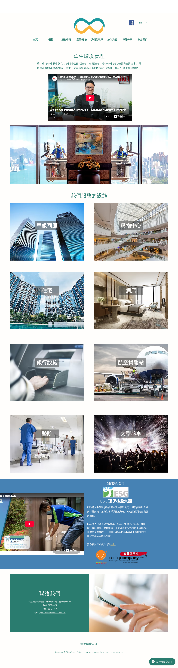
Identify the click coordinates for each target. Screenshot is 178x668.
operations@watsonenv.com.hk (52, 612)
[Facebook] (131, 22)
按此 (113, 544)
